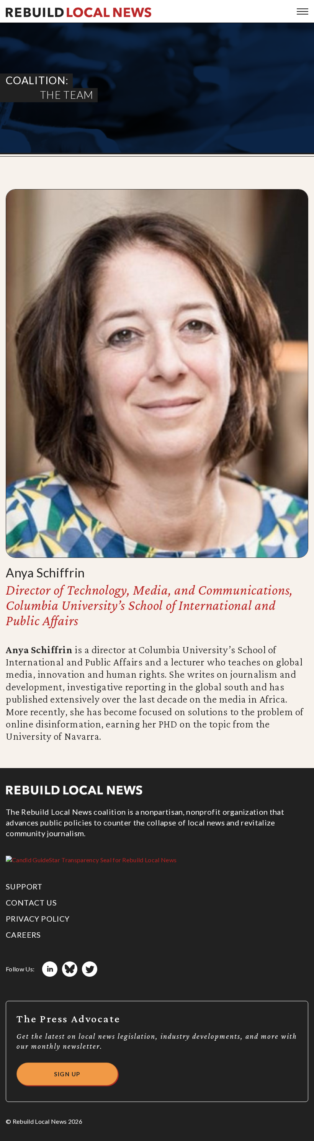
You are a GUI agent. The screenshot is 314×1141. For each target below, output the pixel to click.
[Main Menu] (302, 11)
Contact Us (31, 902)
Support (24, 886)
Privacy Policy (38, 918)
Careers (23, 934)
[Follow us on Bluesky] (69, 969)
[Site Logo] (78, 11)
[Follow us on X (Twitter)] (89, 969)
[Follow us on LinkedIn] (49, 969)
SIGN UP (67, 1074)
